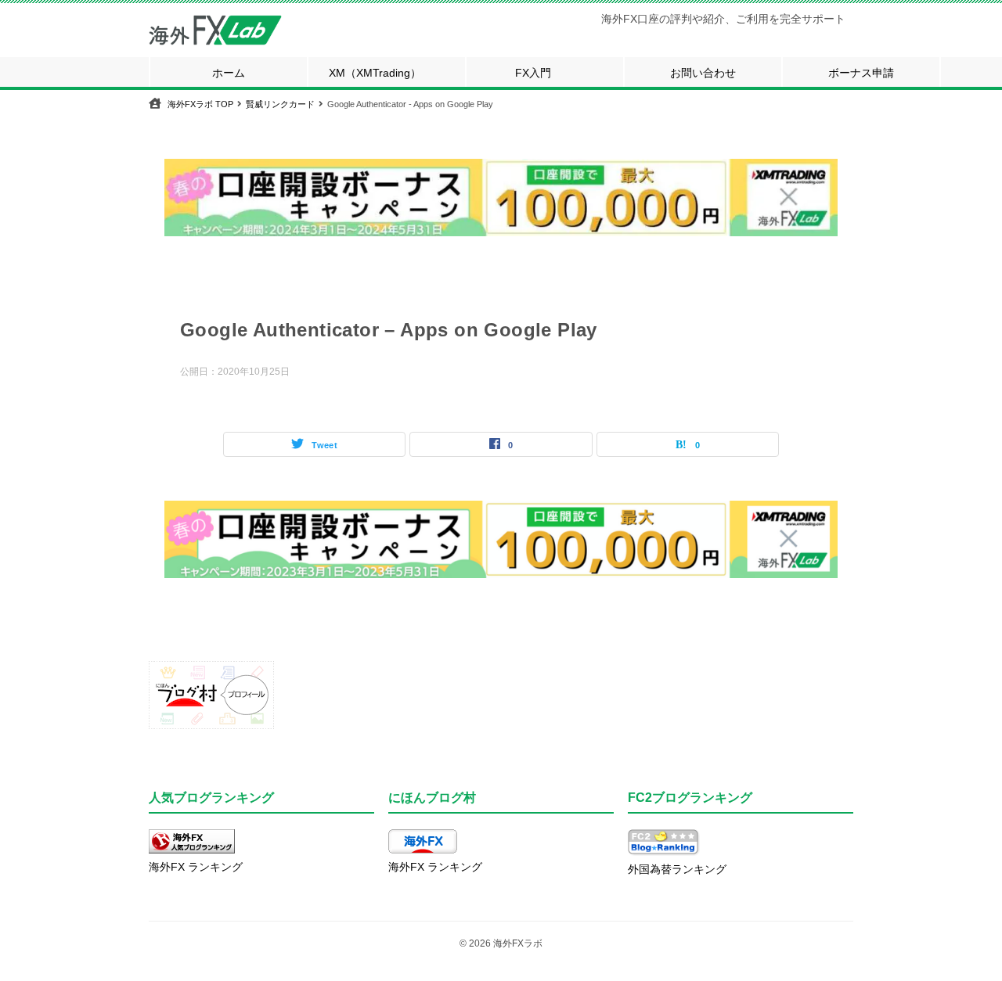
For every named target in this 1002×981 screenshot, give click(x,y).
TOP (200, 104)
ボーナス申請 (861, 72)
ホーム (228, 72)
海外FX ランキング (196, 867)
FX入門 (533, 72)
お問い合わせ (703, 72)
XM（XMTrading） (375, 72)
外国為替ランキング (677, 869)
